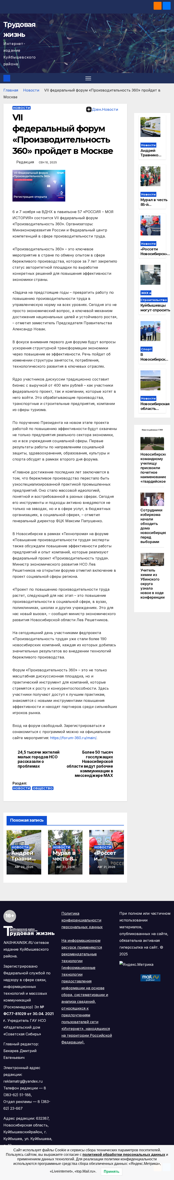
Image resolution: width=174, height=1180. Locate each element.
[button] (167, 78)
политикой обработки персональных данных (123, 1154)
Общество (43, 788)
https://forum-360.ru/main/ (73, 738)
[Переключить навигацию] (88, 78)
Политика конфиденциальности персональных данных (82, 920)
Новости (31, 90)
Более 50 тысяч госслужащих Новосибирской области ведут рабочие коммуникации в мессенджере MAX (90, 764)
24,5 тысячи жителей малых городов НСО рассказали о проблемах (39, 759)
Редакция (25, 162)
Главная (10, 90)
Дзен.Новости (105, 109)
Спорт (146, 349)
